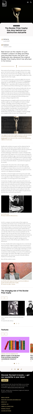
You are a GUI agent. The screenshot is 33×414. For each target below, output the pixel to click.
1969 (22, 79)
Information (16, 25)
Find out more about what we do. (16, 387)
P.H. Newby (12, 81)
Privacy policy (5, 408)
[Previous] (2, 298)
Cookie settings (6, 410)
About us (4, 401)
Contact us (4, 404)
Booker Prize (11, 110)
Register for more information (11, 399)
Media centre (5, 397)
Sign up (5, 380)
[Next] (6, 298)
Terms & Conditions (7, 406)
